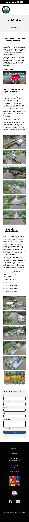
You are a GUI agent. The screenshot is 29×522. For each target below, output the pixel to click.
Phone (4, 413)
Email (5, 407)
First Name (6, 395)
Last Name (6, 401)
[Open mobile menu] (26, 9)
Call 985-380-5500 (11, 2)
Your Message (6, 419)
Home (11, 27)
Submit (14, 432)
